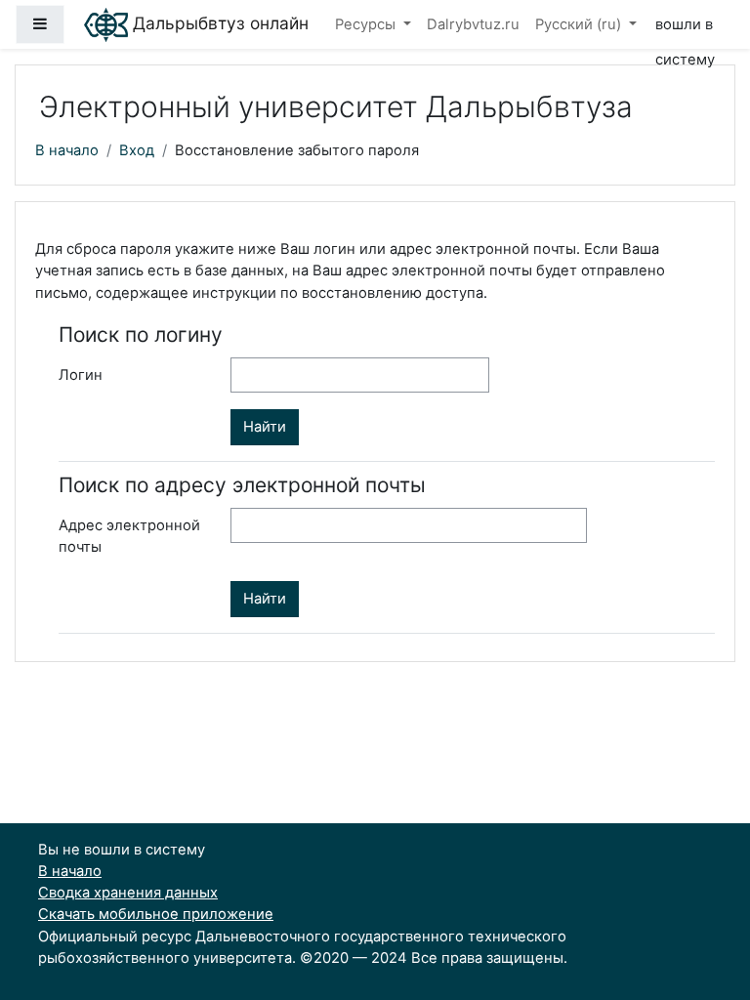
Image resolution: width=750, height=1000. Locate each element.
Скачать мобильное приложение (155, 914)
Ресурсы (367, 24)
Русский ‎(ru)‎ (580, 24)
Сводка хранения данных (128, 892)
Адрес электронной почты (129, 536)
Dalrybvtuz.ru (473, 24)
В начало (67, 150)
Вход (136, 150)
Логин (81, 375)
